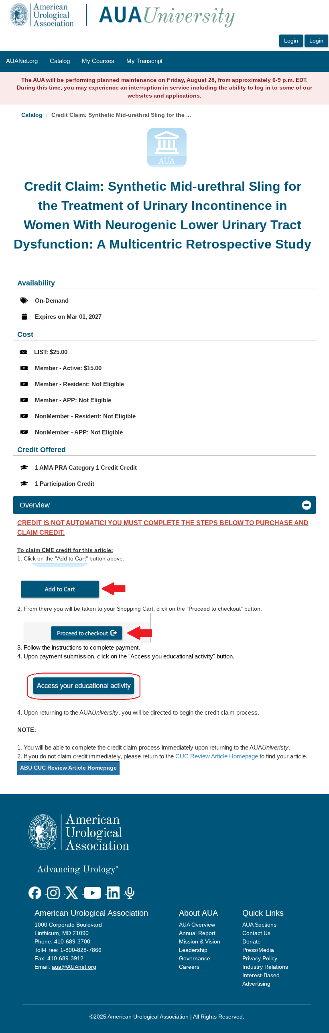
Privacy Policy (259, 958)
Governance (194, 958)
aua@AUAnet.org (74, 967)
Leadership (193, 950)
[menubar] (84, 61)
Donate (251, 941)
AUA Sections (259, 924)
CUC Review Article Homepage (216, 756)
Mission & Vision (199, 941)
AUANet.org (22, 61)
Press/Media (258, 950)
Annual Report (197, 933)
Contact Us (256, 933)
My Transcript (144, 61)
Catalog (60, 61)
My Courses (98, 61)
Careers (189, 967)
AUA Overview (197, 924)
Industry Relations (265, 967)
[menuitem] (22, 61)
